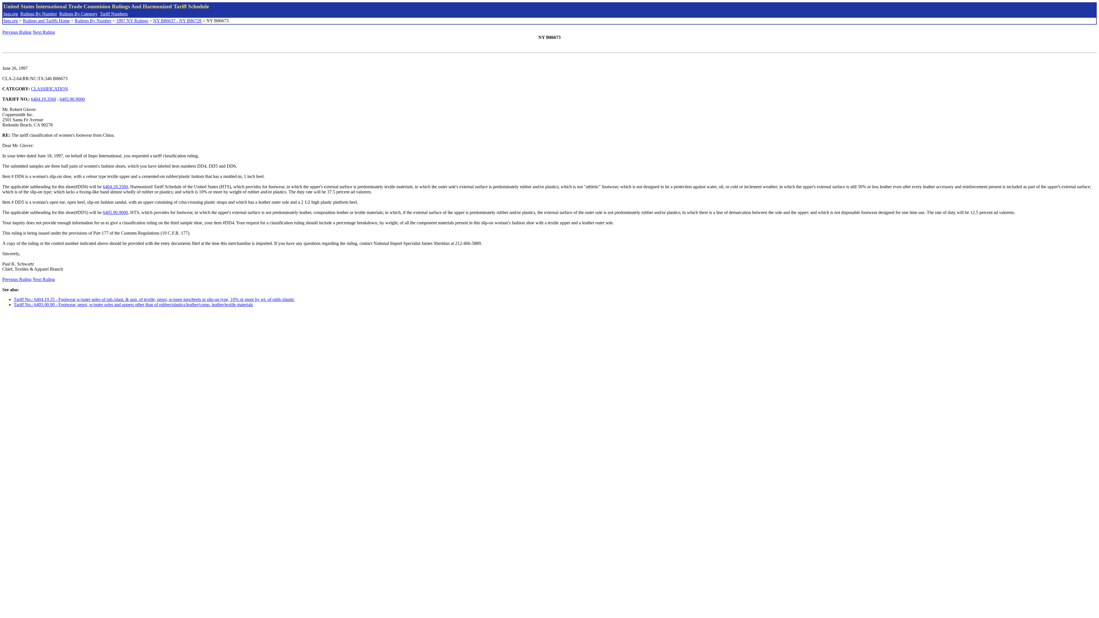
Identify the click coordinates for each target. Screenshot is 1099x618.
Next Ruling (44, 32)
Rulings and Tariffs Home (46, 20)
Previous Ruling (16, 32)
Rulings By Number (38, 13)
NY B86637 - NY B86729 (177, 20)
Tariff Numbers (114, 13)
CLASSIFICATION (49, 88)
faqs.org (10, 13)
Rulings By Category (78, 13)
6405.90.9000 (72, 99)
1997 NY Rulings (132, 20)
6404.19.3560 (43, 99)
